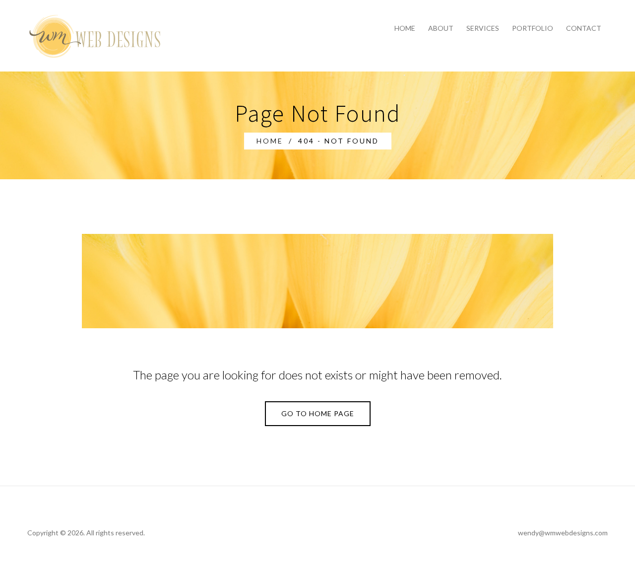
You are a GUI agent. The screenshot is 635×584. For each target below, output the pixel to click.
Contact (583, 28)
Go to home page (317, 413)
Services (482, 28)
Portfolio (532, 28)
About (440, 28)
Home (404, 28)
